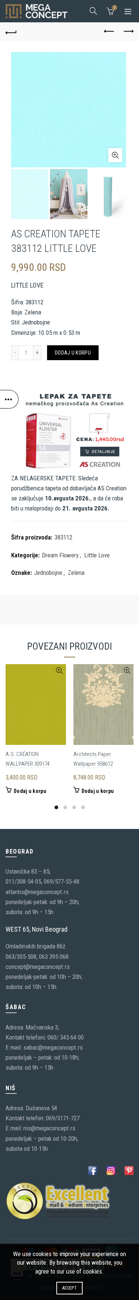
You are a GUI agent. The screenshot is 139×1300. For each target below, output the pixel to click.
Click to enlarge (115, 155)
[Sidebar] (9, 399)
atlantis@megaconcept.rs (37, 892)
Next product (128, 31)
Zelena (76, 572)
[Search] (93, 10)
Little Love (97, 555)
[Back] (11, 31)
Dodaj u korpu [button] (30, 791)
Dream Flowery (60, 555)
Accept (69, 1288)
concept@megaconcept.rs (38, 966)
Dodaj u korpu (73, 353)
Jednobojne (48, 572)
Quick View (59, 670)
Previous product (109, 31)
